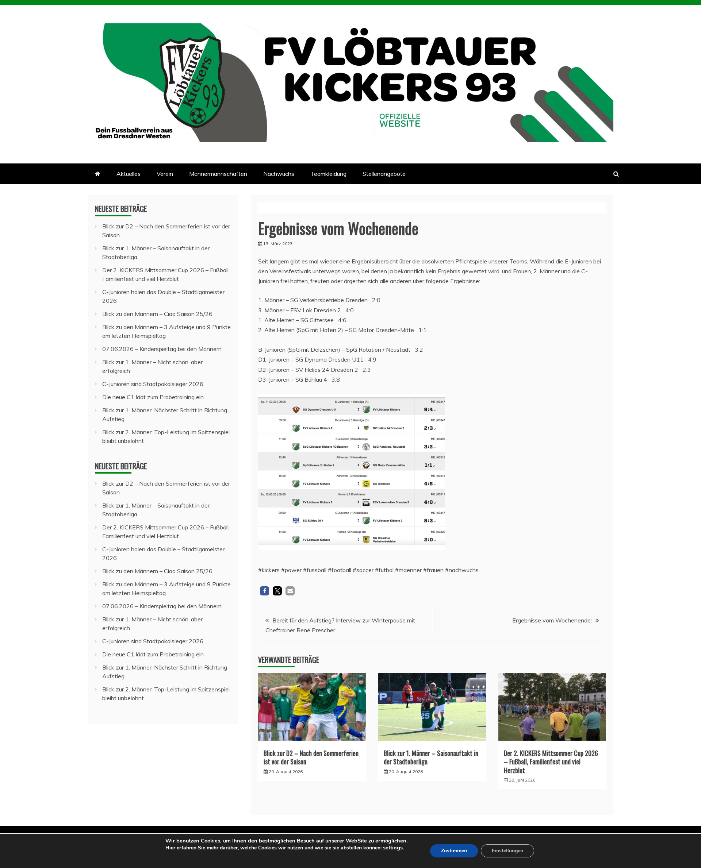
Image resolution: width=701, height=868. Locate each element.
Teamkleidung (328, 173)
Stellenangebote (384, 173)
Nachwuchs (278, 173)
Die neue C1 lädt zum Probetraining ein (153, 397)
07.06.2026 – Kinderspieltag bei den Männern (162, 348)
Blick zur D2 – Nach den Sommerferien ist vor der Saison (311, 757)
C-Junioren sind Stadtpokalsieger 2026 (152, 383)
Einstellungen (507, 850)
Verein (165, 173)
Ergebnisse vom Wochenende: (552, 620)
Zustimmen (454, 850)
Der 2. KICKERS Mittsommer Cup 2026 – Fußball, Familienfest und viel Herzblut (551, 761)
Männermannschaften (218, 173)
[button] (264, 590)
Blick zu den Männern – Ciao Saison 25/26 (157, 313)
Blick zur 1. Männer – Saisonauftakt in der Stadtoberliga (431, 757)
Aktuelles (128, 173)
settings (393, 847)
